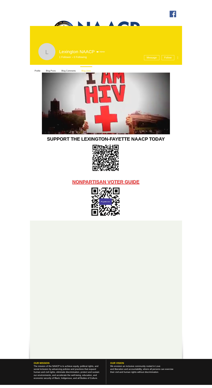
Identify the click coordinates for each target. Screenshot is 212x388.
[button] (166, 130)
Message (152, 57)
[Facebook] (173, 14)
